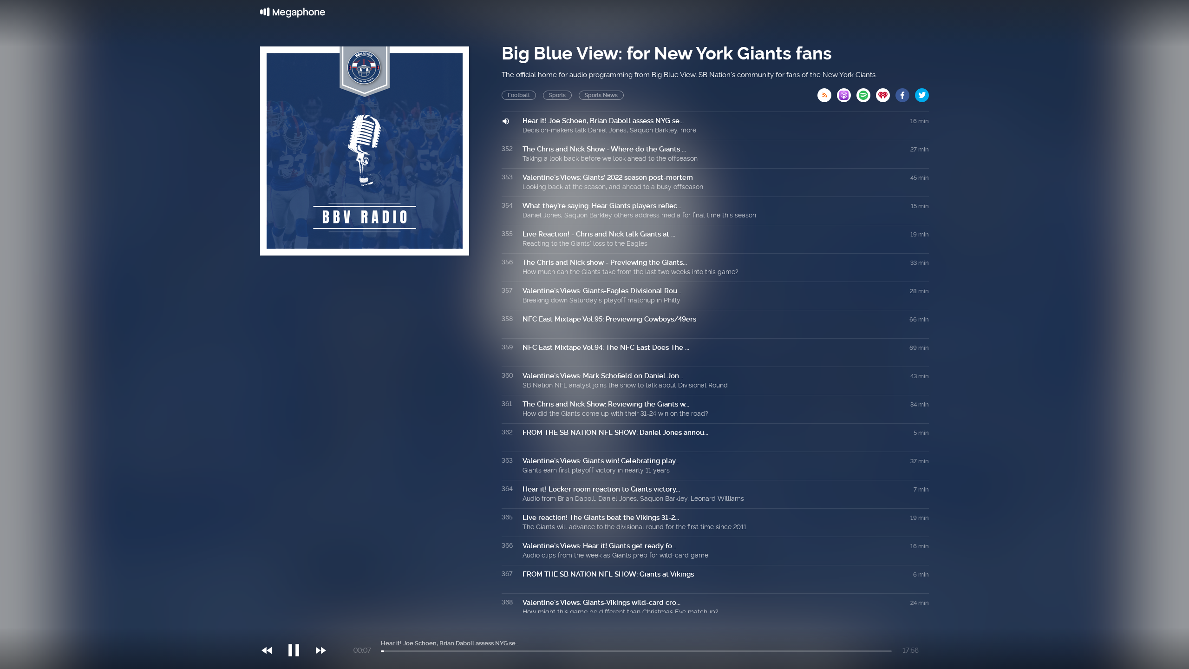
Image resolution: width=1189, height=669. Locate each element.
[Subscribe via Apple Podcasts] (846, 92)
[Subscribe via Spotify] (866, 92)
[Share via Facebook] (905, 92)
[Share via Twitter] (922, 92)
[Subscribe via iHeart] (885, 92)
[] (298, 631)
